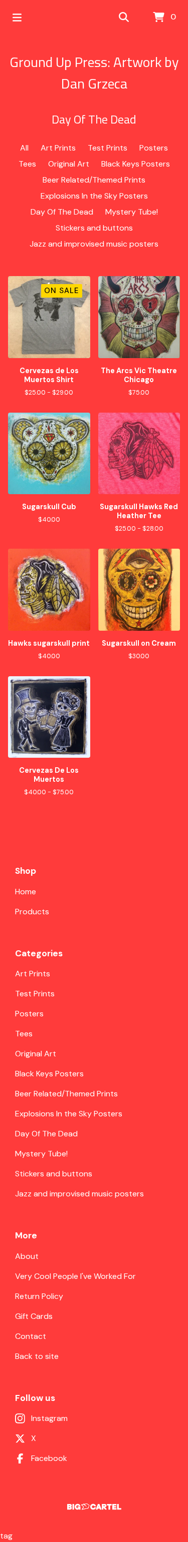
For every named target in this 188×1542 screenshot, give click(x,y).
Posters (153, 148)
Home (25, 891)
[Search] (124, 17)
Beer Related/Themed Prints (94, 180)
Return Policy (39, 1296)
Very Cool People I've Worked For (75, 1276)
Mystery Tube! (131, 212)
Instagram (49, 1418)
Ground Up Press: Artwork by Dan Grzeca (94, 72)
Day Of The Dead (62, 212)
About (27, 1256)
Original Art (68, 164)
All (24, 148)
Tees (27, 164)
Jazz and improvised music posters (94, 244)
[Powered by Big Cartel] (94, 1506)
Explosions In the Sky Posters (94, 196)
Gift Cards (34, 1316)
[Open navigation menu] (17, 18)
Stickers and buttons (94, 228)
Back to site (37, 1356)
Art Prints (58, 148)
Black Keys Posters (135, 164)
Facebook (49, 1458)
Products (32, 911)
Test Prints (107, 148)
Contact (30, 1336)
